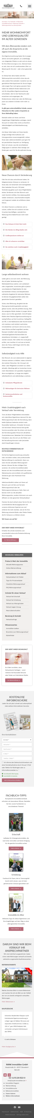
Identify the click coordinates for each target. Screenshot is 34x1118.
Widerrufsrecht (10, 1115)
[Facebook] (15, 1107)
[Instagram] (9, 1075)
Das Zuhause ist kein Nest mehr (15, 224)
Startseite (4, 21)
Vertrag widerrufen (23, 1115)
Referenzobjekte (9, 965)
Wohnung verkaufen (18, 23)
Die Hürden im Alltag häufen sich (16, 230)
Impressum (5, 1112)
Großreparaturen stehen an (14, 235)
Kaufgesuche (7, 1009)
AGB (21, 1112)
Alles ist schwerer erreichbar (14, 241)
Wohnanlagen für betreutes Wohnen (17, 388)
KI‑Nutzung (27, 1112)
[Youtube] (19, 1107)
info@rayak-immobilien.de (16, 1080)
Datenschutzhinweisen (21, 762)
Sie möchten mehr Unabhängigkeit (16, 247)
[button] (29, 6)
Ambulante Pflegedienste (13, 383)
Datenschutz (15, 1112)
